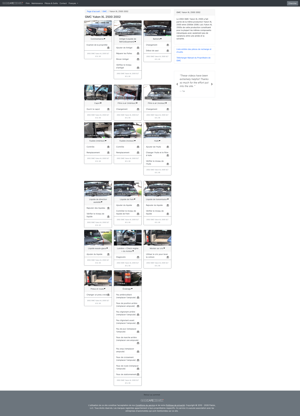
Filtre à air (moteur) (156, 103)
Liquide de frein (127, 199)
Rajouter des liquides (96, 208)
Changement (151, 45)
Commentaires (97, 39)
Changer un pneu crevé (97, 294)
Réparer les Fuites (124, 53)
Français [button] (73, 3)
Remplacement (93, 152)
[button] (177, 84)
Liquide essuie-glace (97, 248)
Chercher (293, 3)
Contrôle (90, 147)
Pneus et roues (97, 289)
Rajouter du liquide (154, 205)
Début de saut (152, 50)
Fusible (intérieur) (97, 141)
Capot (97, 103)
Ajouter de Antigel (124, 47)
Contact (63, 3)
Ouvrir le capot (93, 109)
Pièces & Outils (51, 3)
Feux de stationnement (126, 374)
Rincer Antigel (122, 59)
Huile (156, 141)
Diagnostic (121, 257)
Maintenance (37, 3)
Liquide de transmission (156, 199)
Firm (28, 3)
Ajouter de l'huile (153, 147)
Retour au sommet (152, 395)
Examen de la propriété (97, 45)
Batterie (156, 39)
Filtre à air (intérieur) (127, 103)
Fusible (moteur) (127, 141)
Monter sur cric (156, 248)
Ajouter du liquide (124, 205)
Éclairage (127, 289)
